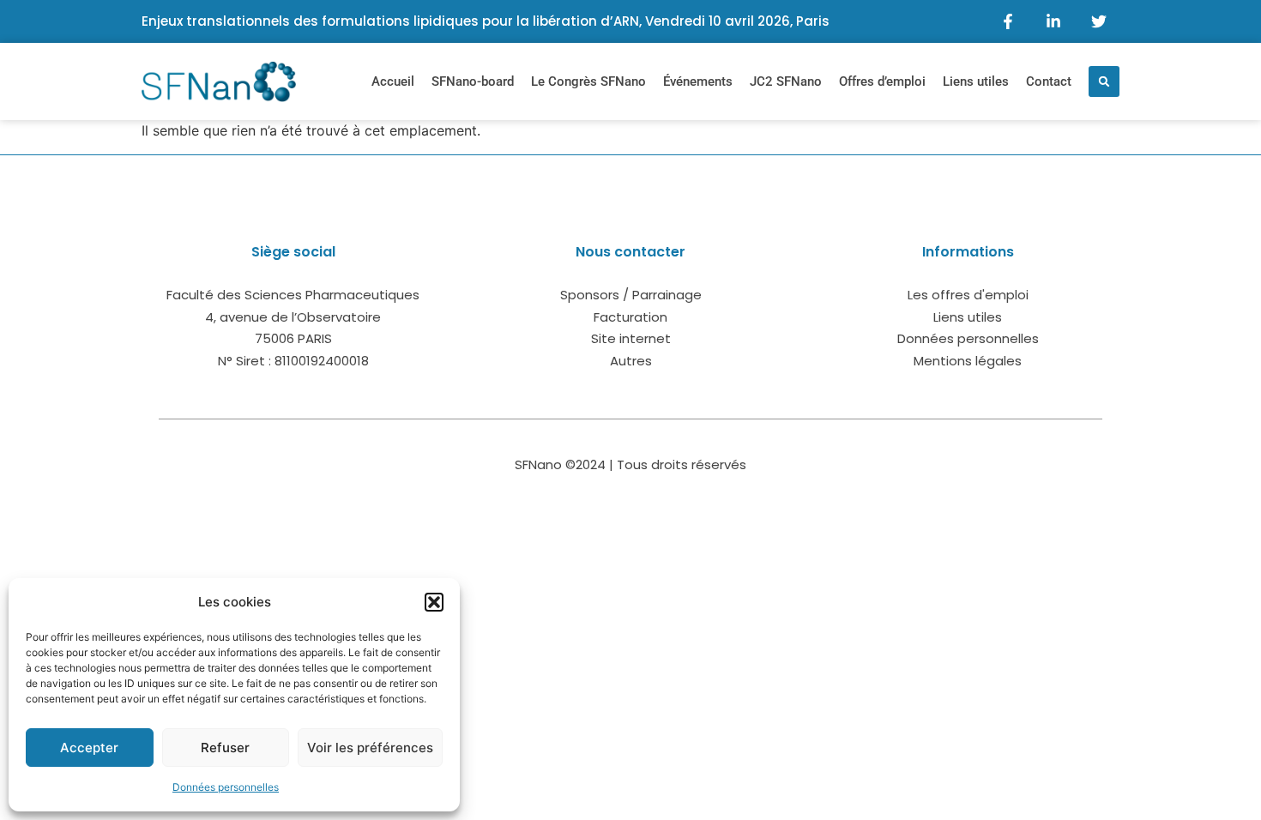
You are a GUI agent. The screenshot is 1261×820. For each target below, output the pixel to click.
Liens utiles (976, 81)
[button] (434, 602)
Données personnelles (225, 787)
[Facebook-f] (1008, 21)
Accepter (89, 747)
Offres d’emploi (882, 81)
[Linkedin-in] (1053, 21)
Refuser (225, 747)
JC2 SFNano (786, 81)
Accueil (392, 81)
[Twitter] (1098, 21)
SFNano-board (472, 81)
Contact (1048, 81)
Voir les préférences (370, 747)
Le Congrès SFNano (588, 81)
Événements (698, 81)
